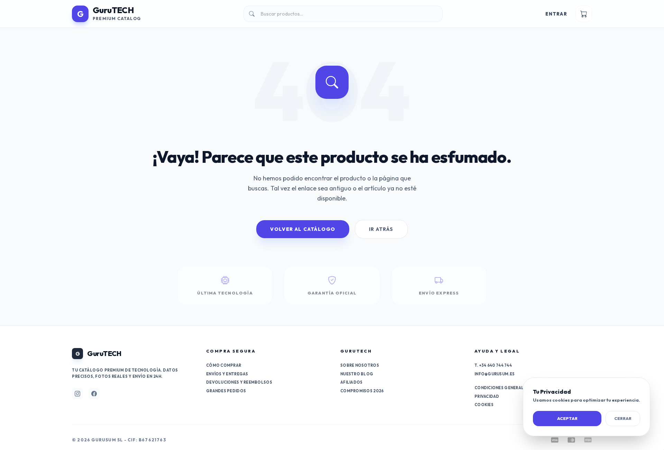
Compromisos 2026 (362, 390)
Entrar (556, 14)
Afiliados (351, 382)
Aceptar (567, 418)
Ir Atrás (381, 229)
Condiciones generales (501, 387)
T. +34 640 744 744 (493, 365)
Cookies (484, 404)
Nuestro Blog (356, 374)
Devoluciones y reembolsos (239, 382)
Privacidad (486, 396)
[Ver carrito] (583, 14)
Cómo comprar (223, 365)
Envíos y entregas (227, 374)
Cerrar (622, 418)
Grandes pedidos (226, 390)
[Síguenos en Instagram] (77, 393)
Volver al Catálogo (302, 229)
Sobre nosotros (359, 365)
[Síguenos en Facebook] (94, 393)
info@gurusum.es (494, 374)
